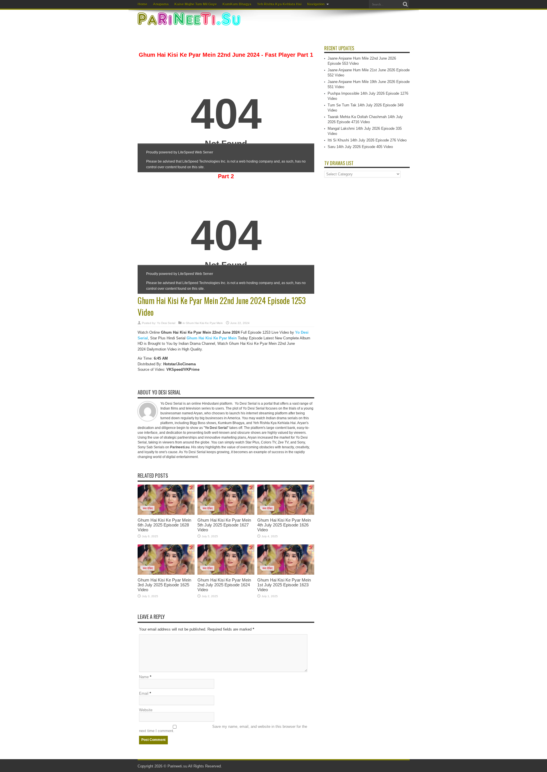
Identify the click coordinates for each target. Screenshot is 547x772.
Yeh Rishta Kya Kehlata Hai (279, 4)
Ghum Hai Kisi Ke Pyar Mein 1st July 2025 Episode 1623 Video (284, 585)
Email (143, 693)
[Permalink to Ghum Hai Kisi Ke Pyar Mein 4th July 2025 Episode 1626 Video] (285, 513)
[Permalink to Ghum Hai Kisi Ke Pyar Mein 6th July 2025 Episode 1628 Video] (166, 513)
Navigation (315, 4)
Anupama (161, 4)
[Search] (405, 4)
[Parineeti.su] (190, 22)
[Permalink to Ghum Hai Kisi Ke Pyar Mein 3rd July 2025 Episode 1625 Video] (166, 573)
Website (145, 710)
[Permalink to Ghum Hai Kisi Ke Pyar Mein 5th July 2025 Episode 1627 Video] (225, 513)
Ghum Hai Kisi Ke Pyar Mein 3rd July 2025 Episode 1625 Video (164, 585)
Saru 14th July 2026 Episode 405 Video (360, 147)
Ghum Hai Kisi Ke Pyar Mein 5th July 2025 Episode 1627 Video (224, 525)
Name (144, 677)
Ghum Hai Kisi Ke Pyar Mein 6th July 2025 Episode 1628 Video (164, 525)
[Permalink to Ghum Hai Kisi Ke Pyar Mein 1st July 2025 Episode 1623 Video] (285, 573)
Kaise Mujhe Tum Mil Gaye (195, 4)
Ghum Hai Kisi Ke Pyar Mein (204, 323)
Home (142, 4)
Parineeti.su (177, 766)
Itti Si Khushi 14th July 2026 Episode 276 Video (367, 140)
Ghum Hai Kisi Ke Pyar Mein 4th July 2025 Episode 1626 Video (284, 525)
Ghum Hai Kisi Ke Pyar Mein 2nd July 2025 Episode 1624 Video (224, 585)
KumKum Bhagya (237, 4)
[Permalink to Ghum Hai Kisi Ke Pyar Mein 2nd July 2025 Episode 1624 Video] (225, 573)
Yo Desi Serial (166, 323)
